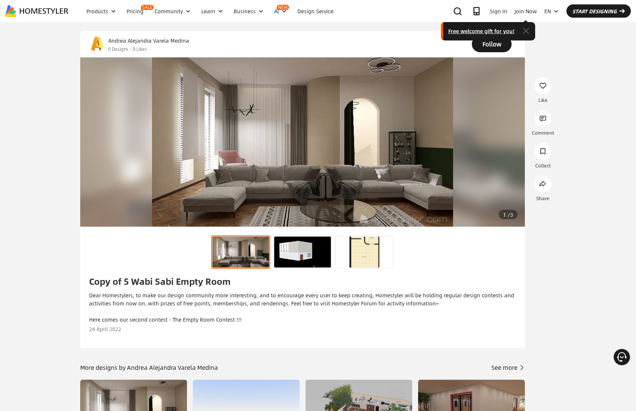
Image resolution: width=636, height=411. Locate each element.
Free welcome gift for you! (481, 31)
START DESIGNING (594, 11)
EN (547, 11)
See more (505, 367)
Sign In (498, 11)
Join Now (526, 11)
